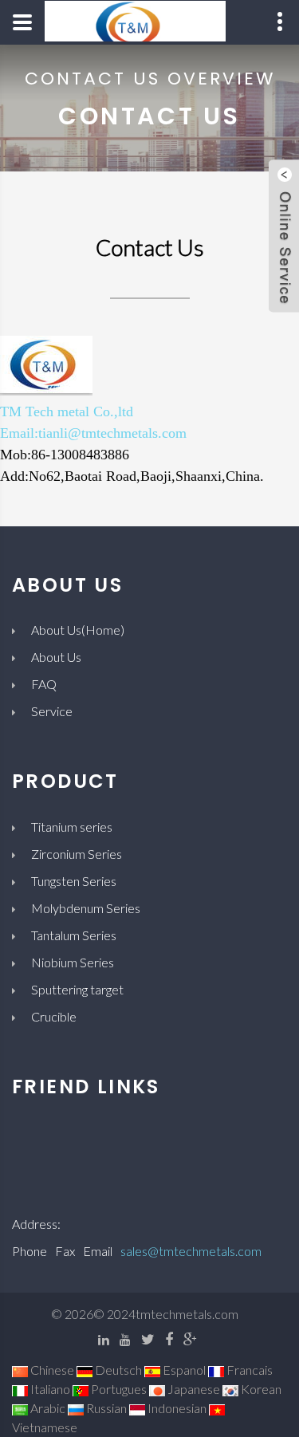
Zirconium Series (76, 853)
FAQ (44, 683)
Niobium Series (72, 962)
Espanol (183, 1369)
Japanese (192, 1388)
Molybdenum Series (85, 907)
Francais (248, 1369)
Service (52, 710)
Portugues (118, 1388)
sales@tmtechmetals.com (191, 1250)
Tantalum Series (73, 935)
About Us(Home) (77, 629)
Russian (105, 1407)
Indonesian (176, 1407)
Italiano (49, 1388)
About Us (56, 656)
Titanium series (71, 826)
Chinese (51, 1369)
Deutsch (117, 1369)
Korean (259, 1388)
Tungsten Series (73, 880)
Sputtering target (77, 989)
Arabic (46, 1407)
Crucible (54, 1016)
